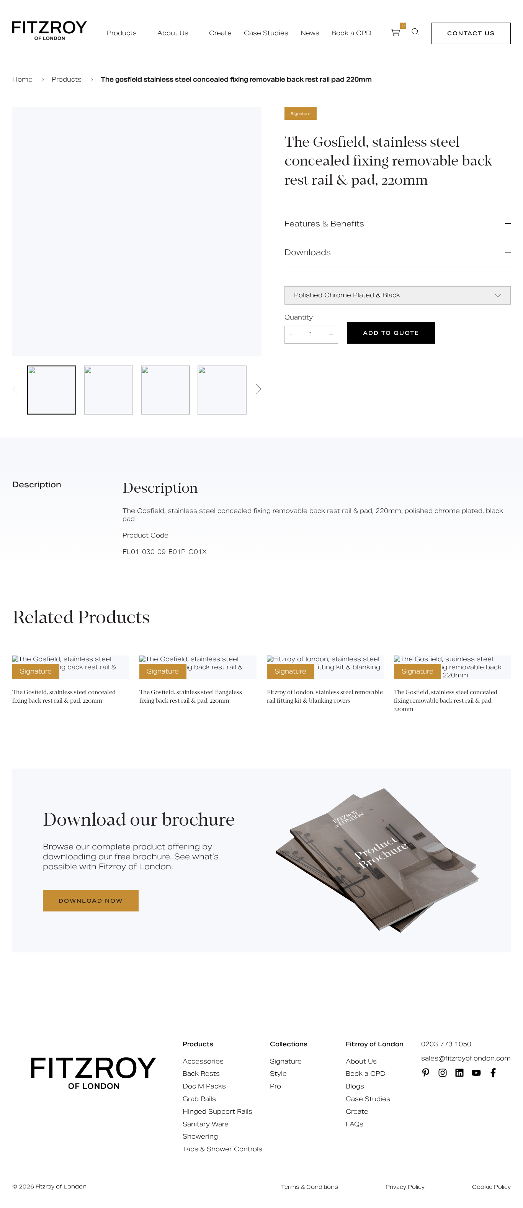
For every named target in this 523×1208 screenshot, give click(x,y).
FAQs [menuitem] (354, 1124)
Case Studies (266, 33)
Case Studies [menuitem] (368, 1099)
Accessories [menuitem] (203, 1061)
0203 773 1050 (446, 1044)
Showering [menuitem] (200, 1137)
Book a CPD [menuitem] (366, 1074)
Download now (91, 900)
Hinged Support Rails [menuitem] (217, 1112)
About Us (172, 33)
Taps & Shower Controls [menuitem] (222, 1149)
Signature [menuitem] (286, 1061)
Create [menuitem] (357, 1112)
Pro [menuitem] (275, 1086)
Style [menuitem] (278, 1074)
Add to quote (391, 332)
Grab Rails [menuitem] (199, 1099)
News (310, 33)
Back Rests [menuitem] (201, 1074)
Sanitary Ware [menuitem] (206, 1124)
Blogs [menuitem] (355, 1086)
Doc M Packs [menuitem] (204, 1086)
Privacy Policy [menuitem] (405, 1186)
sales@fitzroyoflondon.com (466, 1058)
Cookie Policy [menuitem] (491, 1186)
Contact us (471, 33)
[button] (15, 390)
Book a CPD (351, 33)
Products (122, 33)
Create (220, 33)
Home (23, 80)
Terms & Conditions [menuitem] (309, 1186)
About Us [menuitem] (361, 1061)
